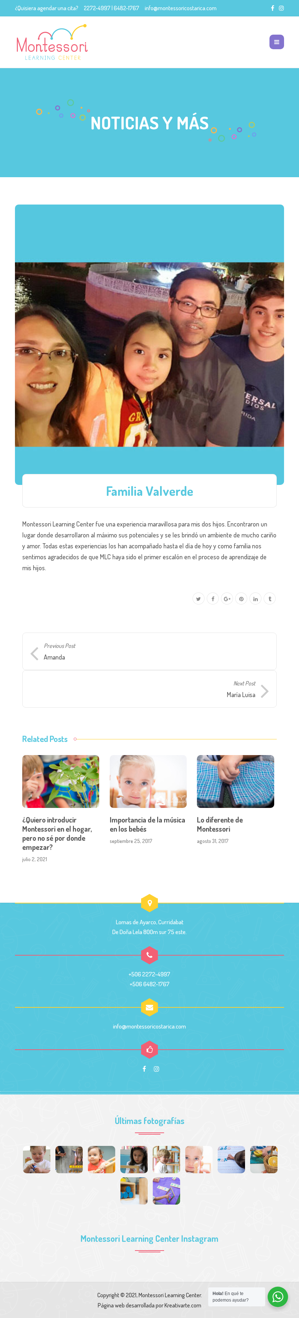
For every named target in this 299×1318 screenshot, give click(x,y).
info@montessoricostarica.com (181, 8)
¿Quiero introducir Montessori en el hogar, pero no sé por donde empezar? (57, 833)
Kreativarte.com (182, 1305)
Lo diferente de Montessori (220, 824)
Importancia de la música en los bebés (147, 824)
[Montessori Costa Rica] (52, 42)
